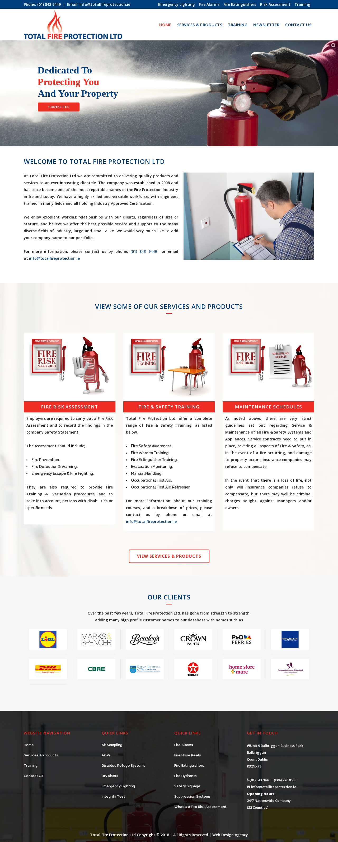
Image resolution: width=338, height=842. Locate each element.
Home (29, 745)
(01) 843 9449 (143, 251)
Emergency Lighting (176, 4)
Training (302, 4)
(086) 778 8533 (285, 780)
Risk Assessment (275, 4)
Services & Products (41, 755)
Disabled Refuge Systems (123, 765)
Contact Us (33, 776)
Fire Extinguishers (239, 4)
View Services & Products (169, 556)
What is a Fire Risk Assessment (200, 807)
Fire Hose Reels (187, 755)
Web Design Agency (230, 834)
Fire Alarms (209, 4)
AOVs (106, 755)
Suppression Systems (192, 796)
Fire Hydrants (185, 776)
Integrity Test (113, 796)
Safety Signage (187, 786)
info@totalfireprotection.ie (54, 258)
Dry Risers (110, 776)
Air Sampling (112, 745)
